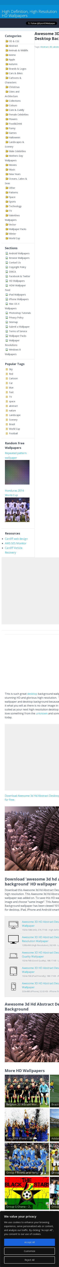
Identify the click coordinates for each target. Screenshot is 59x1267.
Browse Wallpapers (19, 257)
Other (12, 187)
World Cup (14, 238)
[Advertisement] (29, 590)
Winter (12, 233)
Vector (12, 224)
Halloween (14, 137)
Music (12, 169)
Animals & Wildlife (18, 50)
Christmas (14, 87)
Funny (12, 128)
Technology (15, 206)
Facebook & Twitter (19, 276)
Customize (29, 1251)
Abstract (13, 45)
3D (50, 46)
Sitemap (13, 322)
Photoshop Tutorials (20, 312)
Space (12, 197)
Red (11, 373)
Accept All (29, 1242)
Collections (15, 100)
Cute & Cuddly (16, 109)
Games (13, 132)
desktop (32, 694)
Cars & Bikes (16, 73)
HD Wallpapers (17, 280)
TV (10, 210)
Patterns (13, 192)
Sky (11, 369)
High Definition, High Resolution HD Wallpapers (29, 13)
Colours (13, 105)
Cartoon (13, 378)
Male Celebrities (17, 151)
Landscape (14, 415)
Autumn (13, 64)
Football (13, 433)
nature (12, 410)
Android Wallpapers (19, 253)
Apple (12, 59)
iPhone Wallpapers (19, 299)
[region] (29, 1239)
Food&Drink (15, 123)
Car (11, 383)
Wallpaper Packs (17, 229)
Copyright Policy (17, 267)
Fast (11, 392)
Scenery (13, 419)
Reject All (29, 1259)
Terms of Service (18, 331)
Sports (12, 201)
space (12, 401)
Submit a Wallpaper (19, 326)
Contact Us (15, 262)
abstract (13, 405)
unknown (42, 713)
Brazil (12, 424)
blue (11, 387)
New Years (14, 174)
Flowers (13, 119)
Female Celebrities (19, 114)
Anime (12, 54)
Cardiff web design (16, 539)
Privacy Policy (16, 317)
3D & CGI (14, 41)
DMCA (12, 271)
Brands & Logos (17, 68)
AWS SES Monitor (15, 543)
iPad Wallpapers (17, 294)
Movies (13, 164)
